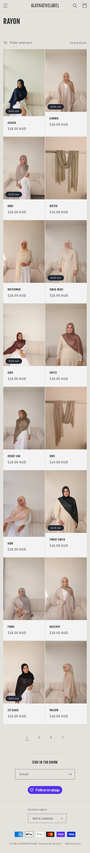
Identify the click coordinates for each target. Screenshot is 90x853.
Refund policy (73, 843)
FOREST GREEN (57, 539)
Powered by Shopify (50, 843)
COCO (10, 372)
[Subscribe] (70, 774)
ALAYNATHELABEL (28, 843)
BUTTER (54, 206)
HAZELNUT (55, 626)
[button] (5, 6)
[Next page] (63, 737)
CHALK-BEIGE (56, 289)
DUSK (10, 543)
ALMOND (54, 118)
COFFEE (53, 372)
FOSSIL (11, 626)
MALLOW (54, 710)
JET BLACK (13, 710)
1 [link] (27, 737)
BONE (10, 206)
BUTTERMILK (14, 289)
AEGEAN (12, 122)
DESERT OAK (14, 456)
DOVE (52, 456)
